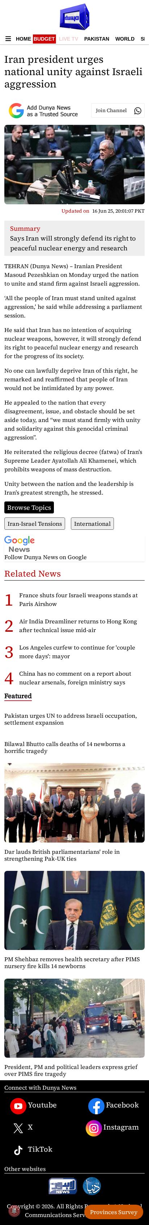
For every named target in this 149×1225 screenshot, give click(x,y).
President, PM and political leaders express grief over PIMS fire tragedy (70, 1070)
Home (23, 39)
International (92, 524)
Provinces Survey (113, 1212)
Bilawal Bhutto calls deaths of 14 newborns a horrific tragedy (64, 747)
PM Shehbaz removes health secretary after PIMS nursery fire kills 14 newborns (72, 962)
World (125, 39)
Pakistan (96, 39)
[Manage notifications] (14, 1211)
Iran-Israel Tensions (35, 524)
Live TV (68, 39)
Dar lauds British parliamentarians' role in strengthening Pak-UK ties (62, 855)
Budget (44, 39)
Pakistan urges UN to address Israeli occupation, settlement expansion (70, 719)
